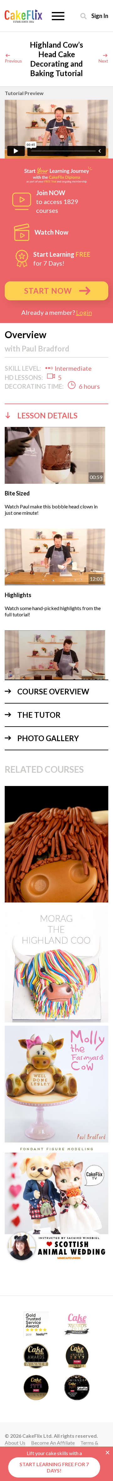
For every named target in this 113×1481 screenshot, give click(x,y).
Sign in (99, 15)
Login (84, 312)
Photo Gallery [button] (48, 738)
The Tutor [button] (39, 714)
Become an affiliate (53, 1443)
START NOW (48, 290)
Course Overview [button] (53, 691)
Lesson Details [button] (47, 415)
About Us (15, 1443)
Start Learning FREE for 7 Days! (54, 1467)
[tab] (56, 415)
